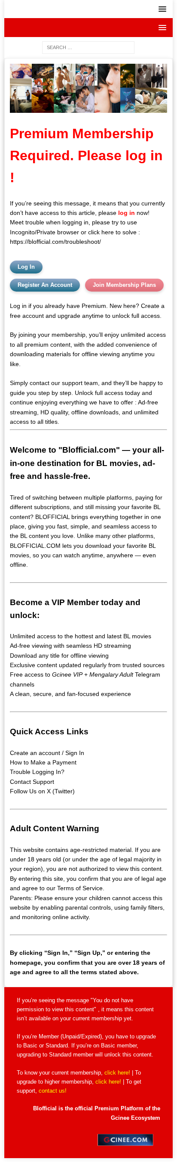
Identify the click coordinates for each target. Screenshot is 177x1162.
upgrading (29, 1054)
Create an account (35, 752)
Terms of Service (80, 888)
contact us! (53, 1090)
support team (80, 382)
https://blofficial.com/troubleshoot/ (55, 241)
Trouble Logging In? (37, 771)
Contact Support (32, 781)
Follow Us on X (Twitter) (42, 791)
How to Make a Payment (43, 762)
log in (126, 212)
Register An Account (45, 285)
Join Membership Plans (124, 285)
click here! (117, 1072)
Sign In (74, 752)
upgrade (146, 1036)
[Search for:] (88, 47)
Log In (26, 267)
